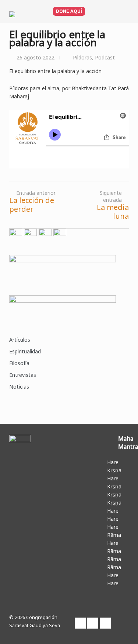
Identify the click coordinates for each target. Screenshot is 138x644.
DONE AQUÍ (69, 11)
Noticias (19, 386)
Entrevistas (22, 374)
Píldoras (82, 57)
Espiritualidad (25, 351)
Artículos (19, 339)
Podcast (105, 57)
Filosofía (19, 363)
